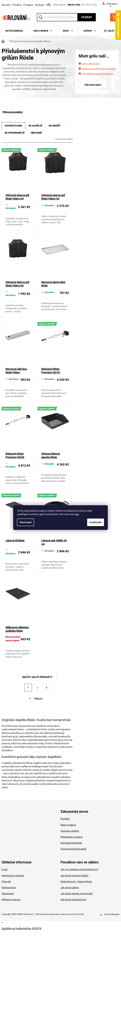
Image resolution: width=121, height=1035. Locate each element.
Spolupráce (8, 893)
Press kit (6, 881)
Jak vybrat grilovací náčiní (74, 875)
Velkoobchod (9, 887)
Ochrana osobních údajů (73, 849)
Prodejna (28, 5)
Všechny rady (92, 85)
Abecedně (36, 132)
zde (77, 514)
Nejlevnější (35, 125)
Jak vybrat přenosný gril (73, 899)
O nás (5, 869)
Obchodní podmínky (71, 843)
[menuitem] (14, 31)
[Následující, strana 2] (37, 687)
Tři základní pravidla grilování (98, 73)
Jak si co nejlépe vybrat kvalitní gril (79, 869)
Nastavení (25, 522)
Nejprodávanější (14, 132)
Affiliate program (11, 899)
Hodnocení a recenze (13, 875)
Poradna (16, 5)
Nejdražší (54, 125)
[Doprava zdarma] (18, 170)
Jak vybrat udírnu (69, 887)
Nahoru (38, 698)
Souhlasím (95, 522)
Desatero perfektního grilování (98, 68)
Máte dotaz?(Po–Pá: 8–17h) (75, 4)
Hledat (86, 17)
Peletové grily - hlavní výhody (76, 881)
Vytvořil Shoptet (111, 914)
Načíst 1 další (37, 677)
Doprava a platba (69, 831)
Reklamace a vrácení (71, 837)
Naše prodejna (68, 825)
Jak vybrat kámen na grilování (76, 893)
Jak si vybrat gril (91, 63)
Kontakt (39, 5)
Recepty (6, 5)
